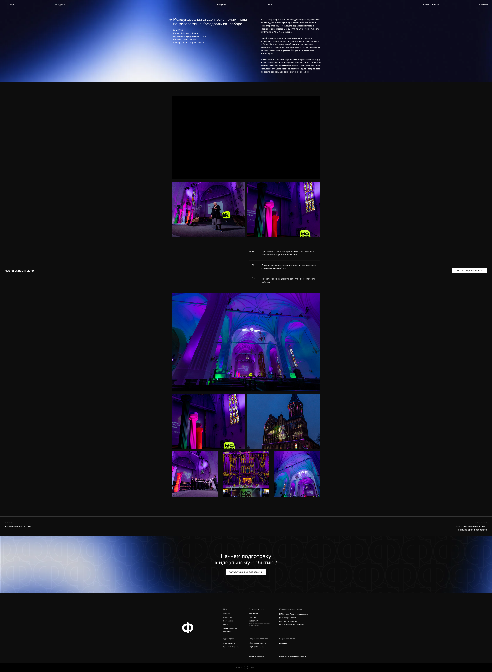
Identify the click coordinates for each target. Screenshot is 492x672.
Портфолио (221, 4)
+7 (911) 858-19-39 (256, 647)
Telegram (252, 617)
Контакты (483, 4)
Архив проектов (431, 4)
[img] (19, 271)
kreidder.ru (283, 643)
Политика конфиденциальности (292, 656)
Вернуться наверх (256, 656)
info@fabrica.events (257, 643)
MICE (270, 4)
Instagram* (253, 621)
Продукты (60, 4)
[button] (469, 270)
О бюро (11, 4)
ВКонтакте (253, 614)
